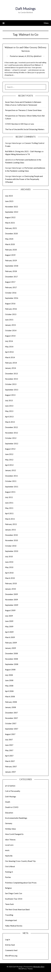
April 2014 (9, 352)
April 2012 (9, 465)
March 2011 (10, 519)
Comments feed (11, 950)
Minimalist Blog (38, 967)
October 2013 (10, 384)
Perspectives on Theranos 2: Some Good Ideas (23, 110)
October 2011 (10, 481)
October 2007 (10, 723)
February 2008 (11, 702)
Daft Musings (25, 8)
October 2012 (10, 438)
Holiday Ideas (10, 829)
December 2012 (11, 427)
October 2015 (10, 314)
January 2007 (10, 772)
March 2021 (10, 223)
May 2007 (9, 750)
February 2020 (11, 250)
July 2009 (9, 616)
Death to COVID (11, 807)
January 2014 (10, 368)
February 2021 (11, 228)
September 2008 (11, 664)
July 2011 (9, 497)
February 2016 (11, 309)
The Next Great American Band (17, 909)
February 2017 (11, 287)
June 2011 (9, 503)
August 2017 (10, 282)
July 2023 (9, 196)
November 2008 (11, 659)
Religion (8, 888)
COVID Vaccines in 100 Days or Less (19, 124)
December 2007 (11, 713)
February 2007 (11, 766)
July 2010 (9, 556)
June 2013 (9, 406)
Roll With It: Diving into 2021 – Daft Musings (23, 151)
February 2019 (11, 260)
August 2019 (10, 255)
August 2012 (10, 449)
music (7, 850)
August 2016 (10, 303)
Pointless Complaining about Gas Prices (21, 883)
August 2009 (10, 610)
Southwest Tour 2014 (13, 899)
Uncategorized (11, 920)
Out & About (10, 866)
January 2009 (10, 648)
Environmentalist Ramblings (16, 818)
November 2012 (11, 433)
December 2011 (11, 476)
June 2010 (9, 562)
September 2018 (11, 266)
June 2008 (9, 680)
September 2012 (11, 443)
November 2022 (11, 207)
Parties (8, 877)
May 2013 (9, 411)
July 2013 (9, 400)
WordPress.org (11, 956)
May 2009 (9, 626)
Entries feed (10, 945)
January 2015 (10, 325)
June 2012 (9, 454)
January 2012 (10, 470)
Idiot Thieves (10, 840)
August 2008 (10, 669)
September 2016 (11, 298)
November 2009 (11, 599)
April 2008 (9, 691)
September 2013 (11, 390)
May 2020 (9, 239)
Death (7, 802)
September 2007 (11, 729)
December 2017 (11, 277)
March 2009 (10, 637)
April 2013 (9, 417)
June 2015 (9, 320)
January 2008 (10, 707)
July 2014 (9, 341)
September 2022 (11, 212)
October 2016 (10, 293)
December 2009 (11, 594)
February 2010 (11, 583)
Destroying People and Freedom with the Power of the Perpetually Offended (24, 179)
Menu (46, 23)
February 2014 (11, 363)
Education (9, 813)
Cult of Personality (12, 791)
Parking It (9, 872)
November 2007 (11, 718)
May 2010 (9, 567)
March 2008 (10, 696)
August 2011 (10, 492)
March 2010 (10, 578)
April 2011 (9, 513)
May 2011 (9, 508)
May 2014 (9, 347)
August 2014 (10, 336)
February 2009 (11, 643)
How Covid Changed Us (14, 834)
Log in (7, 939)
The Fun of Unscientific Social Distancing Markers (24, 129)
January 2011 (10, 530)
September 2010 (11, 551)
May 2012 (9, 460)
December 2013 (11, 373)
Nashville (8, 856)
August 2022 (10, 217)
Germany (8, 823)
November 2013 (11, 379)
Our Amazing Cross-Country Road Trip (20, 861)
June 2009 (9, 621)
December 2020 (11, 233)
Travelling (9, 915)
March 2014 (10, 357)
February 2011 (11, 524)
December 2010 (11, 535)
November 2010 (11, 540)
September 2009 (11, 605)
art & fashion (10, 786)
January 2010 (10, 589)
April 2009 (9, 632)
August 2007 (10, 734)
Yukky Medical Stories (13, 926)
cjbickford (37, 56)
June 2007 (9, 745)
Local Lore (9, 845)
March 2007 (10, 761)
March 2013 (10, 422)
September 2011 (11, 487)
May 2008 (9, 686)
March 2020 (10, 244)
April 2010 (9, 573)
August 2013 (10, 395)
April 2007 (9, 756)
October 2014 (10, 330)
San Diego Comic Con (13, 893)
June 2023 (9, 201)
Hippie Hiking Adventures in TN (17, 154)
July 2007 (9, 739)
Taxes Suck (9, 904)
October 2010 (10, 546)
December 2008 (11, 653)
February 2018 (11, 271)
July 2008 (9, 675)
